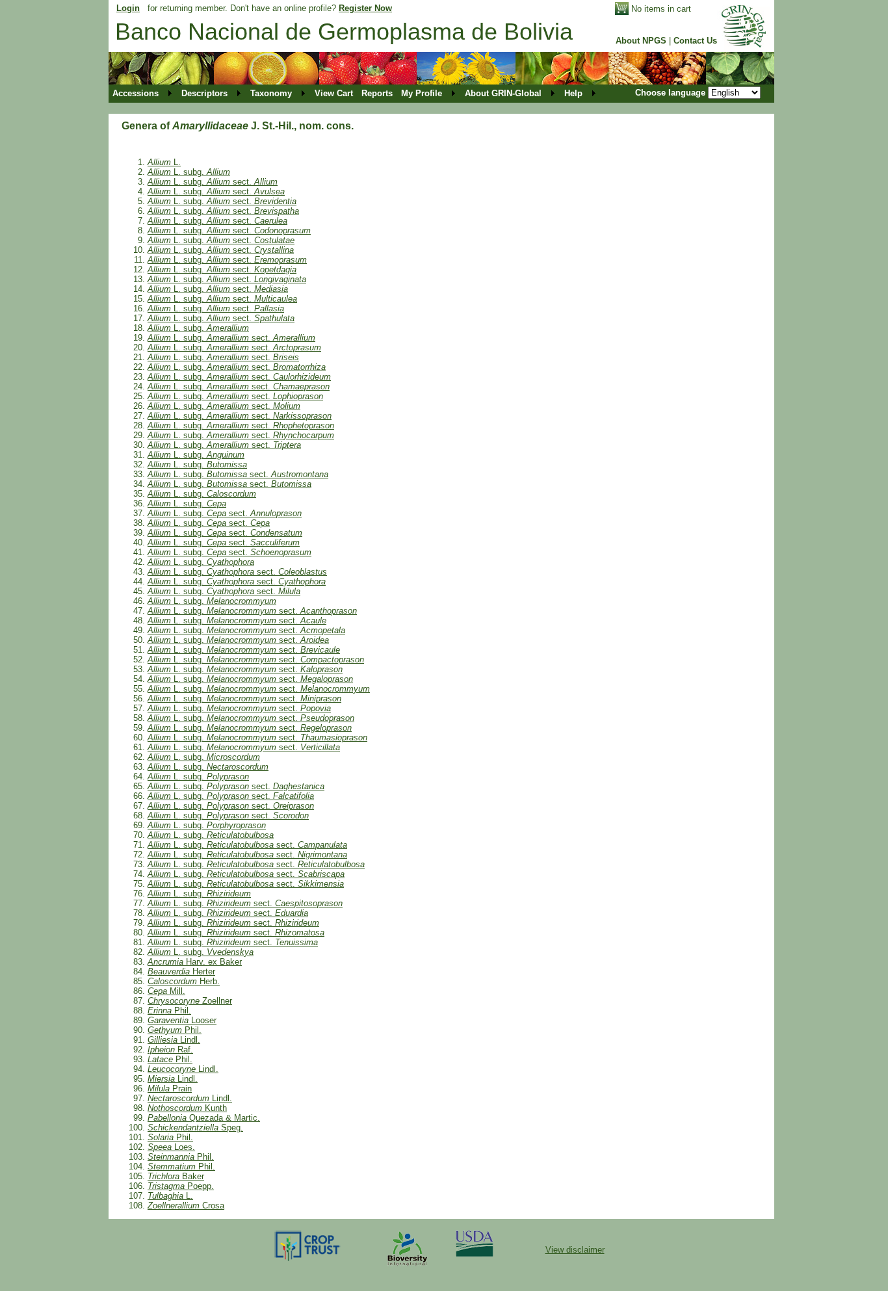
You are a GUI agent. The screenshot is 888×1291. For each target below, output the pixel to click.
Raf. (170, 1049)
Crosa (186, 1205)
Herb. (184, 981)
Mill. (166, 991)
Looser (182, 1020)
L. (164, 162)
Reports (377, 93)
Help (573, 93)
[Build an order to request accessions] (622, 12)
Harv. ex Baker (195, 962)
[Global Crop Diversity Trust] (307, 1260)
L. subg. (189, 172)
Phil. (169, 1010)
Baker (176, 1176)
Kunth (187, 1108)
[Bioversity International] (407, 1266)
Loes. (171, 1147)
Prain (170, 1088)
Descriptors (204, 93)
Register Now (365, 8)
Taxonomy (271, 93)
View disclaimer (575, 1250)
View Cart (334, 93)
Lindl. (174, 1040)
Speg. (195, 1127)
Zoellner (190, 1001)
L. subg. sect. (213, 182)
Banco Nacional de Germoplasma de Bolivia (344, 31)
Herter (181, 971)
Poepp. (181, 1186)
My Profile (421, 93)
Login (128, 8)
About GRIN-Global (503, 93)
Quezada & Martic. (204, 1118)
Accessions (135, 93)
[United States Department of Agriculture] (474, 1253)
